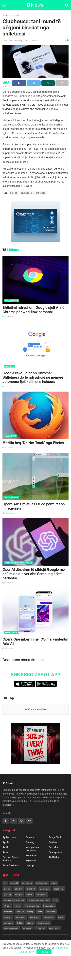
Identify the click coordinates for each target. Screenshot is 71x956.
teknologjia (54, 928)
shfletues (40, 192)
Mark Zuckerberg (25, 911)
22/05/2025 (8, 386)
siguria (30, 923)
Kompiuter (11, 436)
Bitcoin (7, 888)
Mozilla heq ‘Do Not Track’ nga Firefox (33, 443)
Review (53, 842)
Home (5, 15)
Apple (5, 842)
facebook (58, 888)
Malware (8, 911)
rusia (60, 917)
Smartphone (12, 632)
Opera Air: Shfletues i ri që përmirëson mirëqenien (33, 506)
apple (54, 883)
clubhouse (26, 192)
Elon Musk (45, 888)
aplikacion (27, 883)
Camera (30, 837)
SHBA (20, 923)
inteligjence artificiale (39, 900)
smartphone (43, 923)
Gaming (30, 842)
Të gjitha (54, 857)
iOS (55, 900)
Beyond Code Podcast (10, 858)
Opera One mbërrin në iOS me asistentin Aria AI (35, 641)
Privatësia (35, 917)
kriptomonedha (32, 905)
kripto (17, 905)
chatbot (18, 888)
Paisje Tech (55, 837)
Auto (5, 852)
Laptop (30, 865)
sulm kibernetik (11, 928)
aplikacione (41, 883)
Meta (39, 911)
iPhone (7, 905)
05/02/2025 (8, 447)
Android (14, 883)
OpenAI (7, 917)
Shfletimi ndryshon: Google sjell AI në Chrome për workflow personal (33, 309)
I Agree (44, 951)
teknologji (40, 928)
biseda (13, 192)
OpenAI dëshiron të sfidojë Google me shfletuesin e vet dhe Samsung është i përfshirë (33, 573)
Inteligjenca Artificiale (18, 562)
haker (29, 894)
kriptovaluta (49, 905)
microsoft (51, 911)
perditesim (21, 917)
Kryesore (31, 860)
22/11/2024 (8, 583)
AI (5, 883)
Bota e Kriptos (10, 865)
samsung (8, 923)
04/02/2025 (8, 513)
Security (10, 366)
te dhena (27, 928)
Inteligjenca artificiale (14, 900)
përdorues (49, 917)
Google (18, 894)
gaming (7, 894)
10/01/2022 (7, 40)
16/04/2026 (8, 316)
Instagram (41, 894)
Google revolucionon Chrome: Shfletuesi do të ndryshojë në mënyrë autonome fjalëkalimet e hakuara (32, 377)
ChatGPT (31, 888)
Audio (5, 847)
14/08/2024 (8, 648)
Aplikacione (16, 15)
